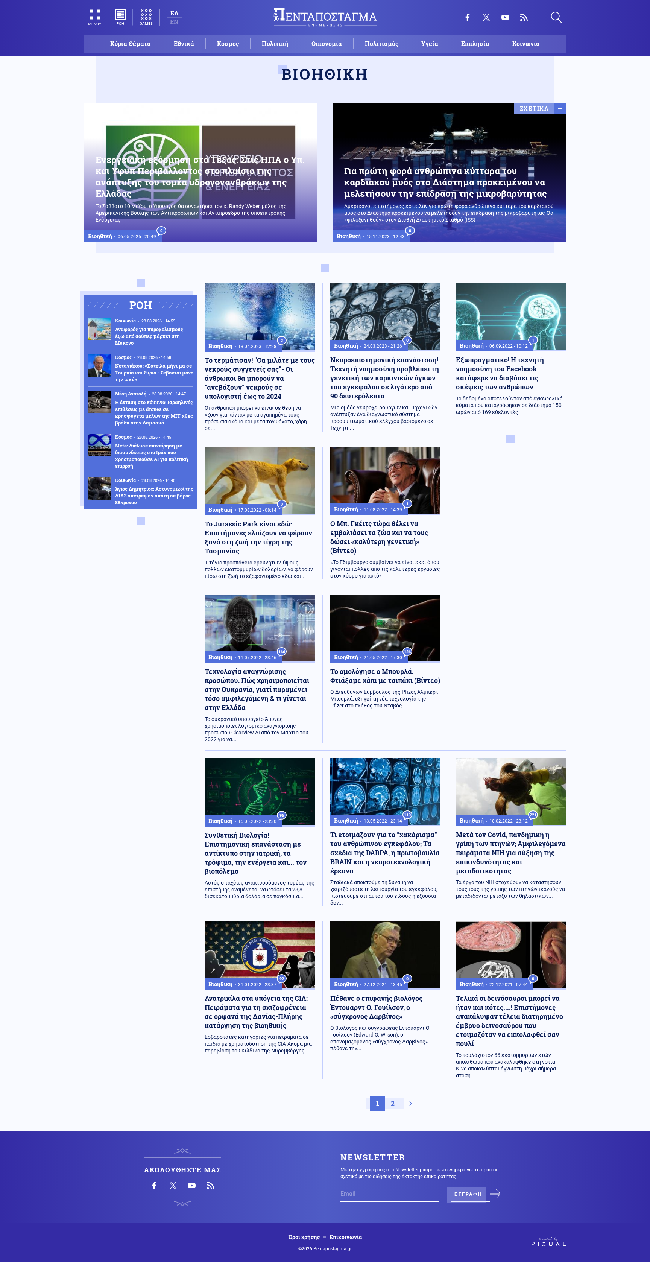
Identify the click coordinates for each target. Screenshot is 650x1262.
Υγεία (429, 43)
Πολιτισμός (381, 43)
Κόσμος (228, 43)
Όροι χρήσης (304, 1237)
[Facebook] (467, 17)
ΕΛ (174, 13)
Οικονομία (326, 43)
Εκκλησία (475, 43)
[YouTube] (505, 17)
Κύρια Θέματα (130, 43)
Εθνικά (184, 43)
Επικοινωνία (346, 1237)
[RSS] (524, 17)
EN (174, 22)
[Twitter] (486, 17)
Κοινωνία (526, 43)
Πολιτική (275, 43)
